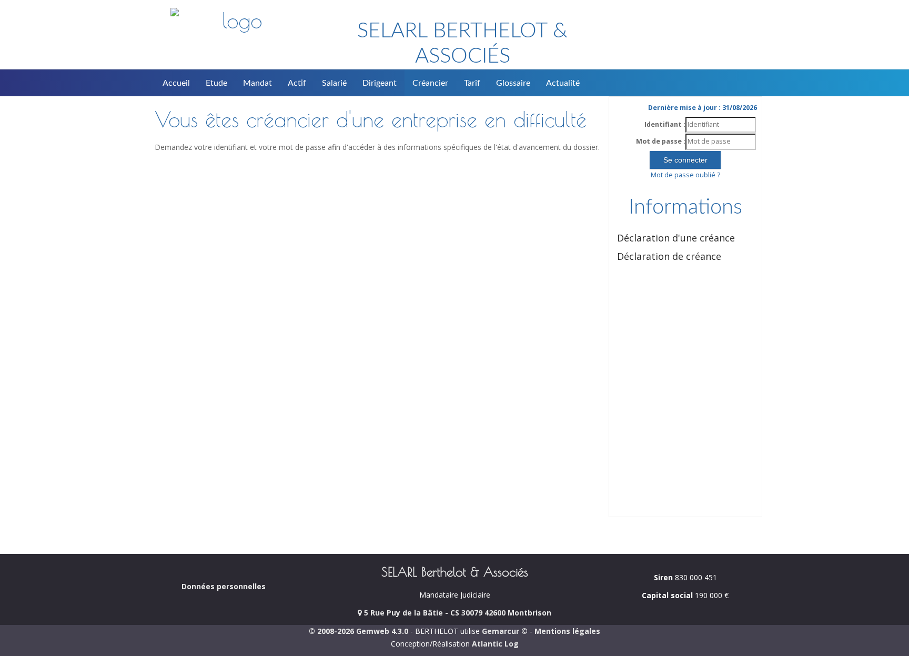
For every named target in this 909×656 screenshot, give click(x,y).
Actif (297, 83)
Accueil (176, 83)
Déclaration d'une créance (676, 237)
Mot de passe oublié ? (685, 174)
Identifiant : (664, 124)
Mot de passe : (660, 141)
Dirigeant (379, 83)
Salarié (334, 83)
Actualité (563, 83)
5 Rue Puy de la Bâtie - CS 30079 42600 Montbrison (456, 613)
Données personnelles (223, 586)
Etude (216, 83)
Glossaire (513, 83)
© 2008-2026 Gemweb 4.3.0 (358, 631)
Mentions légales (567, 631)
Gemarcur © (505, 631)
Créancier (430, 83)
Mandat (257, 83)
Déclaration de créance (669, 256)
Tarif (472, 83)
